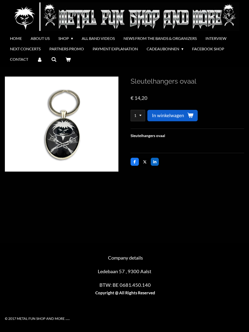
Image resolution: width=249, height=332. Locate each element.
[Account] (39, 59)
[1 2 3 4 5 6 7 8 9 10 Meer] (138, 115)
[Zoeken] (54, 59)
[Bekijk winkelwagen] (68, 59)
